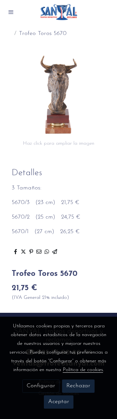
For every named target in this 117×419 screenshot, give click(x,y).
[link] (58, 12)
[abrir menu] (11, 12)
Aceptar (58, 402)
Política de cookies (83, 369)
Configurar (41, 386)
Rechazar (78, 386)
